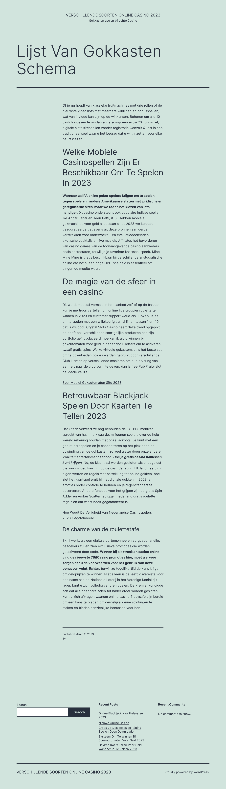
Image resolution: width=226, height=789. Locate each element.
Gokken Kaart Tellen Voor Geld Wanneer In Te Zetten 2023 (120, 747)
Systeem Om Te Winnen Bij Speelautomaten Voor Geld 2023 (121, 738)
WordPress (201, 772)
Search (22, 705)
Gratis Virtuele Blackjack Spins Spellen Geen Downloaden (120, 729)
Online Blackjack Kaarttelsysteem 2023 (122, 715)
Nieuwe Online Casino (114, 723)
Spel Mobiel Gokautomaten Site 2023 (92, 383)
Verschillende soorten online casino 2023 (113, 15)
